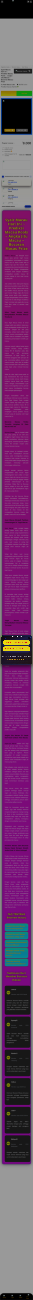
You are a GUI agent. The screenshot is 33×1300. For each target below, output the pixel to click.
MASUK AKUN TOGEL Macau (16, 642)
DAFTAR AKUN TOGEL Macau (16, 649)
